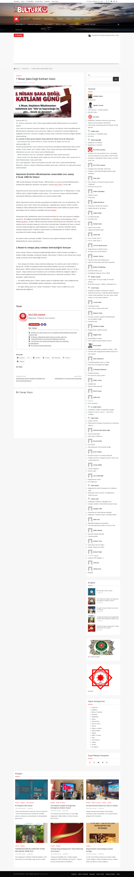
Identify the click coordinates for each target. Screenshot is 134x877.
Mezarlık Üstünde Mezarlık (96, 534)
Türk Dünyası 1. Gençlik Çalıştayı (98, 110)
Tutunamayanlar (93, 536)
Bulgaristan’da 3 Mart (94, 479)
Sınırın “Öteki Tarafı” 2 (95, 238)
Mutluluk (90, 572)
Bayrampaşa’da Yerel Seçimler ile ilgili (99, 447)
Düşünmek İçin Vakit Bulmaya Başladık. (100, 512)
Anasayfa (16, 1)
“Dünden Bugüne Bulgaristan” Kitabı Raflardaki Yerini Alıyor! (108, 627)
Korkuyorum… (92, 100)
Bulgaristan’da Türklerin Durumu (97, 330)
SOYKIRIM (91, 444)
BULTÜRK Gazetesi (21, 82)
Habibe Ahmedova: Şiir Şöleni (97, 208)
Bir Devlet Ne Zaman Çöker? (96, 375)
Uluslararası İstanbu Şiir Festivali (98, 206)
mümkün (53, 210)
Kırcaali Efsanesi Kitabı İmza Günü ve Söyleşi (107, 609)
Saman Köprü (92, 471)
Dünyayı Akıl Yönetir (94, 227)
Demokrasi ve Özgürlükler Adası (97, 134)
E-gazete (47, 1)
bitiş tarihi (58, 184)
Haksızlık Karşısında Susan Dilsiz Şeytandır (101, 262)
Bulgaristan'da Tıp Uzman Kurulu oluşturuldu (68, 378)
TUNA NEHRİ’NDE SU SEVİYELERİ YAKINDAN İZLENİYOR (48, 339)
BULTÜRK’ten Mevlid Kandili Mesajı (41, 345)
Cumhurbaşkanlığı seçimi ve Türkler (99, 362)
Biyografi (48, 24)
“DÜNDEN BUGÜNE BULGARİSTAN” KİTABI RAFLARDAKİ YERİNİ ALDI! (108, 618)
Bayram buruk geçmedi (95, 386)
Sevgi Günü (91, 197)
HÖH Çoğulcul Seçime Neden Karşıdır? (100, 340)
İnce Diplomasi (92, 481)
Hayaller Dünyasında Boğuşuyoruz (98, 260)
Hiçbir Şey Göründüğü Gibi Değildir (98, 364)
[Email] (42, 324)
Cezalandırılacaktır (93, 216)
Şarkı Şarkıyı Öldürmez (95, 436)
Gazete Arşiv (39, 1)
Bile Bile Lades (92, 112)
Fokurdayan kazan (93, 306)
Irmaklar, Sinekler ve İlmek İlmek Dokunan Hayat (102, 504)
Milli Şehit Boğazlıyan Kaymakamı (98, 523)
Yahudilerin (56, 219)
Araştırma (19, 24)
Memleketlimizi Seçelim (95, 338)
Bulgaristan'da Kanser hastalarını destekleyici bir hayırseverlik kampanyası (30, 380)
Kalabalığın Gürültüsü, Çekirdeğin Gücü (99, 501)
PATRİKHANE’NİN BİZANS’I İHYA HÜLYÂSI (101, 525)
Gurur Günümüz (93, 403)
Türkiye (60, 19)
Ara (89, 75)
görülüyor (24, 222)
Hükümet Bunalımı (93, 373)
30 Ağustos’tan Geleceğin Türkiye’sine (99, 169)
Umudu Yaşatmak (93, 468)
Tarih (93, 737)
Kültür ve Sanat (96, 735)
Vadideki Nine (92, 384)
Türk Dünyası (49, 19)
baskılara (68, 219)
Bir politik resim (92, 219)
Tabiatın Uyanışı (93, 195)
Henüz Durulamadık (94, 434)
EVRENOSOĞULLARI (95, 270)
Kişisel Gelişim (90, 24)
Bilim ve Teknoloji (34, 24)
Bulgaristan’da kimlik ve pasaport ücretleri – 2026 (102, 349)
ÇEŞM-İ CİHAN (93, 421)
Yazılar (77, 19)
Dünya (69, 19)
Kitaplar (19, 30)
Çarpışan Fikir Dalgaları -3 (96, 558)
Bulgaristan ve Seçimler (95, 142)
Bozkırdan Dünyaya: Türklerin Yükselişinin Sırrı (102, 284)
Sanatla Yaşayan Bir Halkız (96, 547)
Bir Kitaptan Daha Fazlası (104, 591)
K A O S (90, 401)
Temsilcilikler (30, 1)
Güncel (94, 726)
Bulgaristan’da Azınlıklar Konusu (97, 249)
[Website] (45, 324)
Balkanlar (37, 19)
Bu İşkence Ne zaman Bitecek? (97, 251)
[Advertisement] (66, 51)
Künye (23, 1)
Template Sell (44, 874)
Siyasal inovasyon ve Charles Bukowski (100, 455)
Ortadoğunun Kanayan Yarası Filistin (99, 273)
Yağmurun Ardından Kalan (96, 230)
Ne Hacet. (91, 136)
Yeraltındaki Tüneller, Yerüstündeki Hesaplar (101, 409)
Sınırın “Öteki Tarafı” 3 (95, 240)
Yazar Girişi (54, 1)
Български (87, 19)
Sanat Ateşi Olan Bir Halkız (96, 545)
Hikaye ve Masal (75, 24)
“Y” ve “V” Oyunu (93, 555)
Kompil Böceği (92, 321)
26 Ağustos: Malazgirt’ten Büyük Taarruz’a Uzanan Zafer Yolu (49, 337)
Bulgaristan (24, 19)
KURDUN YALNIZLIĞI (95, 186)
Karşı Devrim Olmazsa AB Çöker (98, 308)
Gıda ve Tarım (61, 24)
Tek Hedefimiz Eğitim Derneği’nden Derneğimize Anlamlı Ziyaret (108, 600)
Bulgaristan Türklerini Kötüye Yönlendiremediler (102, 514)
